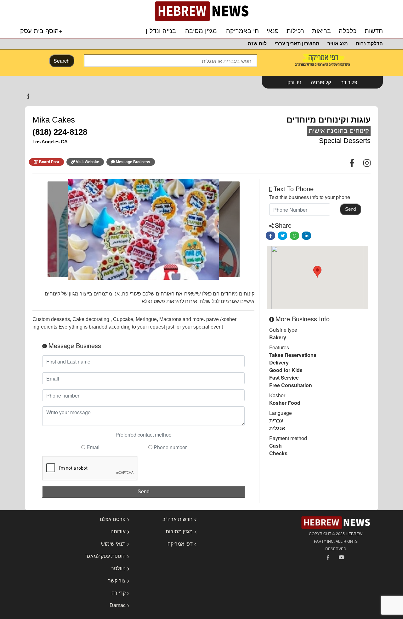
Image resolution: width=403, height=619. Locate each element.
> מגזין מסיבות (181, 531)
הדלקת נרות (369, 43)
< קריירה (120, 592)
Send (144, 491)
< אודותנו (120, 531)
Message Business (133, 162)
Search (62, 60)
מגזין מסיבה (201, 30)
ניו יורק (294, 82)
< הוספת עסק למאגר (107, 555)
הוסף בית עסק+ (41, 30)
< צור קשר (119, 580)
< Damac (120, 605)
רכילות (295, 30)
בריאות (321, 30)
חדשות (374, 30)
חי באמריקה (242, 30)
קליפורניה (321, 82)
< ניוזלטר (120, 568)
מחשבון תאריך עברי (297, 43)
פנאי (273, 30)
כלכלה (348, 30)
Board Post (49, 162)
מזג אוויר (337, 43)
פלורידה (348, 82)
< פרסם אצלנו (115, 519)
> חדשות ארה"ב (179, 519)
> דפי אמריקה (182, 543)
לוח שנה (257, 43)
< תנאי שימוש (115, 543)
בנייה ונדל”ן (161, 30)
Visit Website (87, 162)
